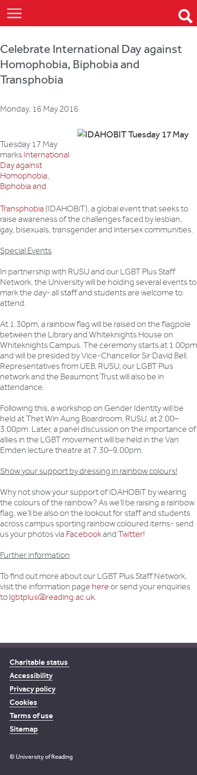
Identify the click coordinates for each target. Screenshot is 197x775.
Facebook (83, 534)
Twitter (130, 534)
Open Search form (185, 16)
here (100, 587)
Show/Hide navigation (14, 13)
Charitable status (39, 662)
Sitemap (24, 728)
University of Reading (44, 756)
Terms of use (31, 715)
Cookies (23, 702)
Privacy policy (32, 688)
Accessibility (31, 675)
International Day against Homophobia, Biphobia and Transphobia (34, 182)
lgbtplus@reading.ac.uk (52, 597)
